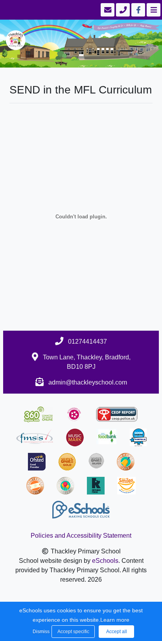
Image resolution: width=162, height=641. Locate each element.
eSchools (105, 560)
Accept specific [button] (73, 631)
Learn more (114, 620)
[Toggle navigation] (152, 9)
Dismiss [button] (40, 631)
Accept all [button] (116, 631)
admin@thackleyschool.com (87, 382)
